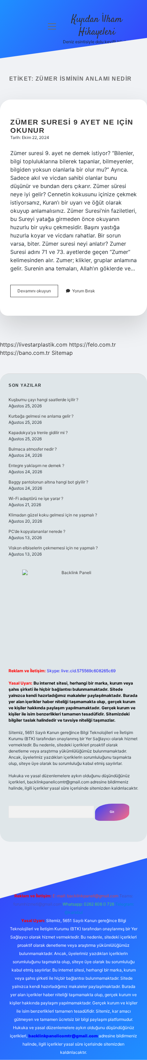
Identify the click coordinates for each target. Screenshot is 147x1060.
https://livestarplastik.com (33, 344)
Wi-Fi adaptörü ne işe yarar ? (36, 498)
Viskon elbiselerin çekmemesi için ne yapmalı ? (53, 547)
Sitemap (62, 352)
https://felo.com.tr (92, 344)
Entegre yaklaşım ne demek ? (36, 465)
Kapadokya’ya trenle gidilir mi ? (38, 432)
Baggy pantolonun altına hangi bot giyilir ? (48, 482)
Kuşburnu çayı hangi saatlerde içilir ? (43, 399)
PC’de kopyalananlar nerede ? (37, 531)
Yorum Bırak (83, 290)
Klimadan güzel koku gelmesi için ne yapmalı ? (53, 514)
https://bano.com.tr (25, 352)
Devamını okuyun (37, 292)
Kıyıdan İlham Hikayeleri (96, 26)
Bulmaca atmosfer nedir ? (33, 449)
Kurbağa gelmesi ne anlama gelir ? (41, 416)
